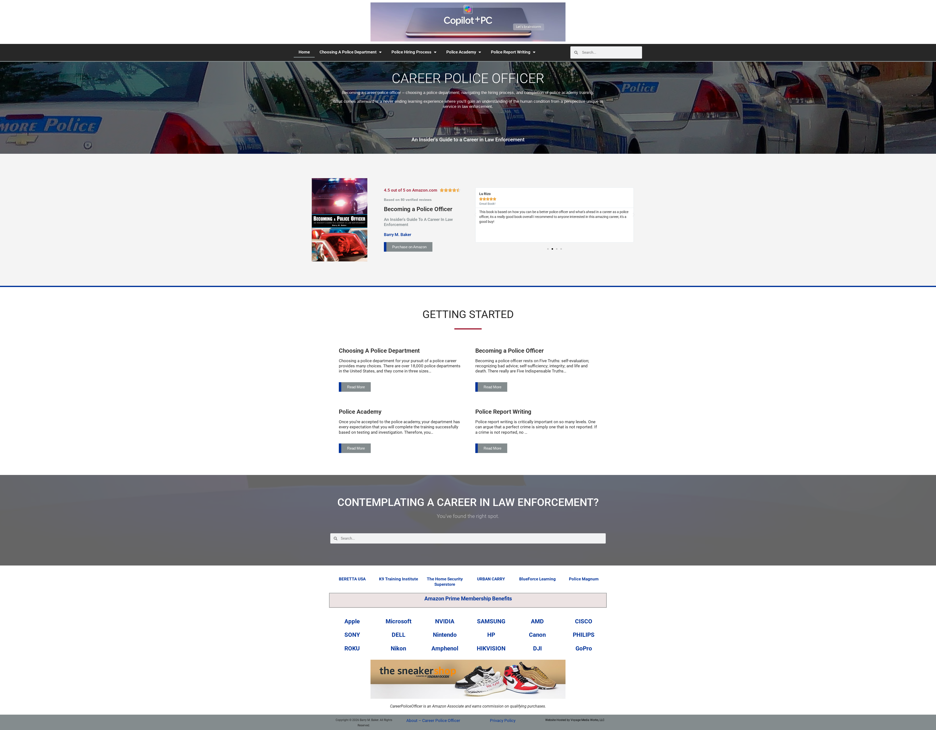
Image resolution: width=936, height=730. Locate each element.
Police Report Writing (510, 52)
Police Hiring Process (411, 52)
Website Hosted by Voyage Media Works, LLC (574, 720)
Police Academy (461, 52)
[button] (475, 214)
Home (304, 52)
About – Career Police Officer (433, 720)
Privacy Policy (503, 720)
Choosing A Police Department (348, 52)
